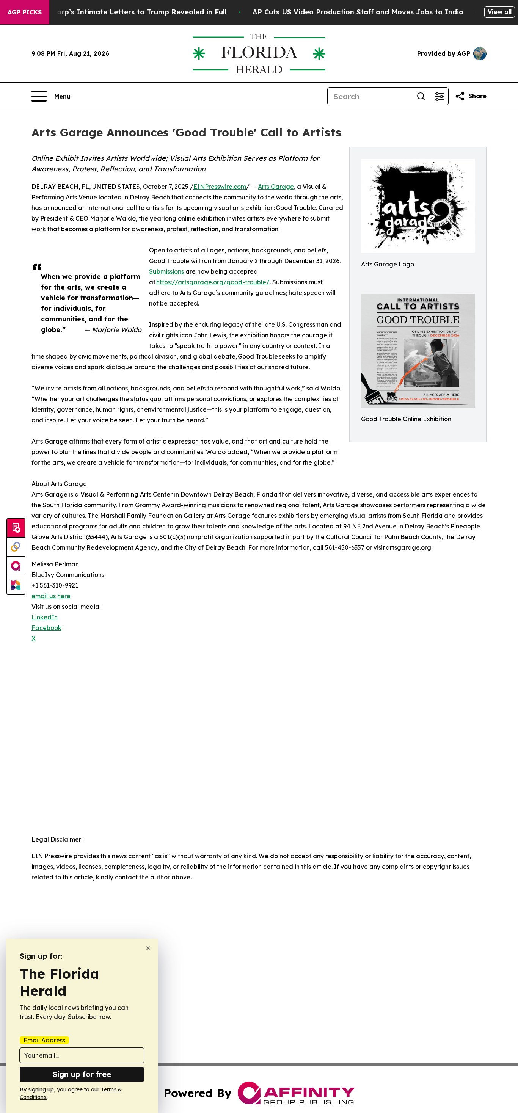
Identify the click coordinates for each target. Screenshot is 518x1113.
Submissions (166, 271)
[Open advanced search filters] (439, 96)
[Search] (421, 96)
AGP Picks (25, 12)
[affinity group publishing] (16, 565)
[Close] (148, 948)
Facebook (46, 628)
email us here (51, 596)
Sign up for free (82, 1074)
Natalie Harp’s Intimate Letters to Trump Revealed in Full (125, 12)
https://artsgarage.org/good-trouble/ (213, 282)
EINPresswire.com (219, 186)
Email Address (44, 1040)
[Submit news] (16, 528)
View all (500, 12)
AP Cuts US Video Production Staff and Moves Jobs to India (358, 12)
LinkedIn (44, 617)
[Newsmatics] (16, 584)
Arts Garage (276, 186)
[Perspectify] (16, 547)
